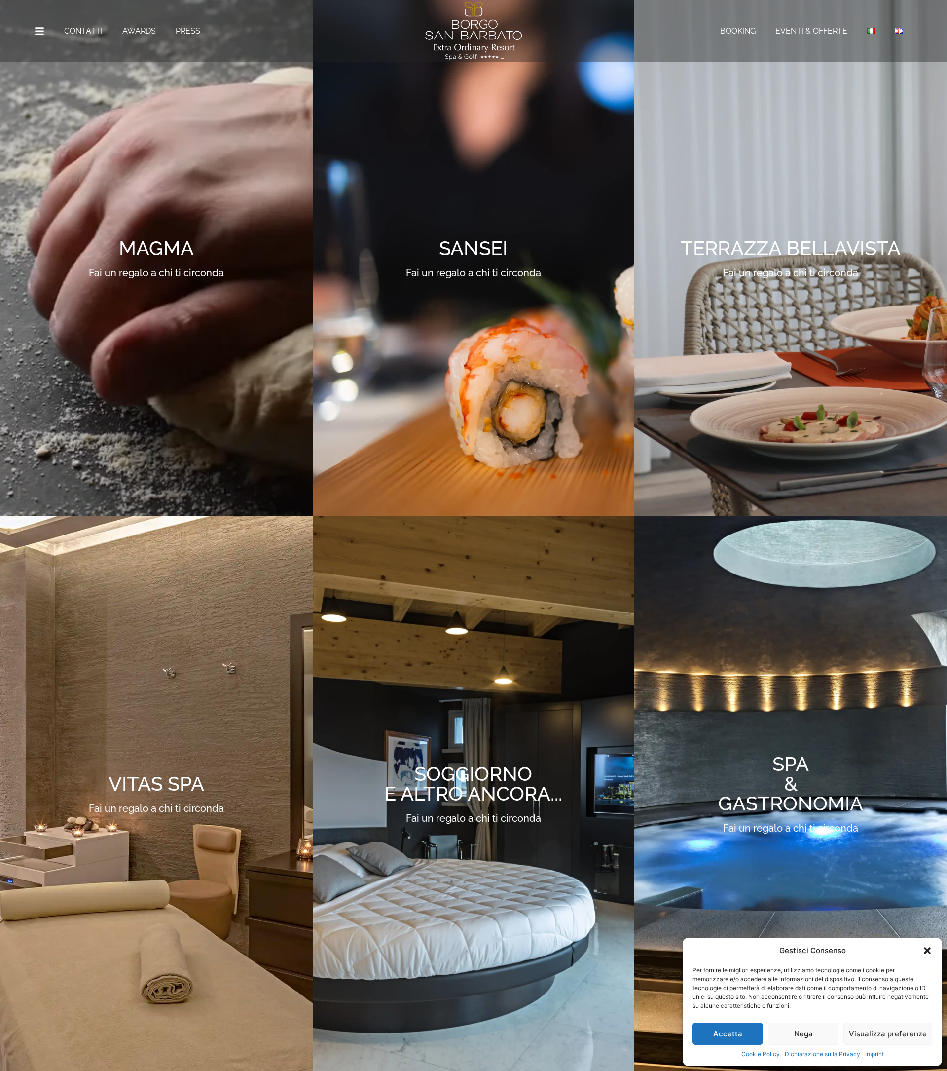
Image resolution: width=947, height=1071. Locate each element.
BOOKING (738, 31)
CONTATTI (83, 31)
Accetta (727, 1033)
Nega (803, 1033)
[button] (927, 951)
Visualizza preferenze (888, 1033)
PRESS (188, 31)
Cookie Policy (760, 1054)
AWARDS (139, 31)
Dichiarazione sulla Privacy (822, 1054)
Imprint (874, 1054)
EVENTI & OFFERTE (811, 31)
